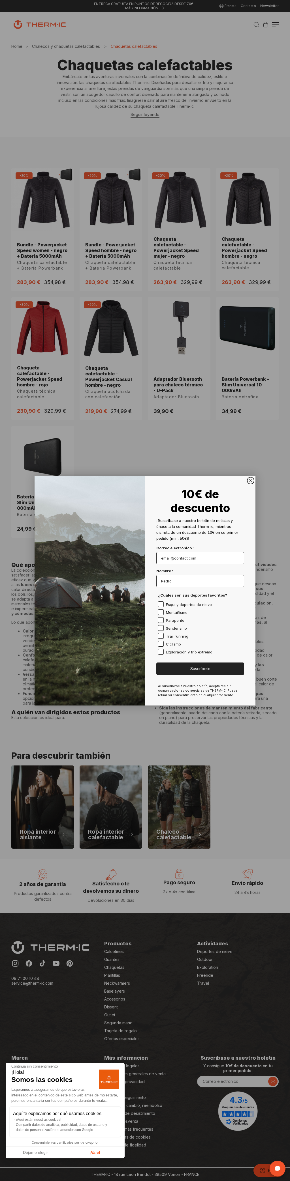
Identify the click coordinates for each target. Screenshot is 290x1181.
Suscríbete (200, 668)
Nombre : (164, 571)
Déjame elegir (35, 1152)
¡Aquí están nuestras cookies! (38, 1120)
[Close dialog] (250, 480)
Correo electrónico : (175, 548)
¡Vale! (94, 1152)
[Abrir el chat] (277, 1168)
